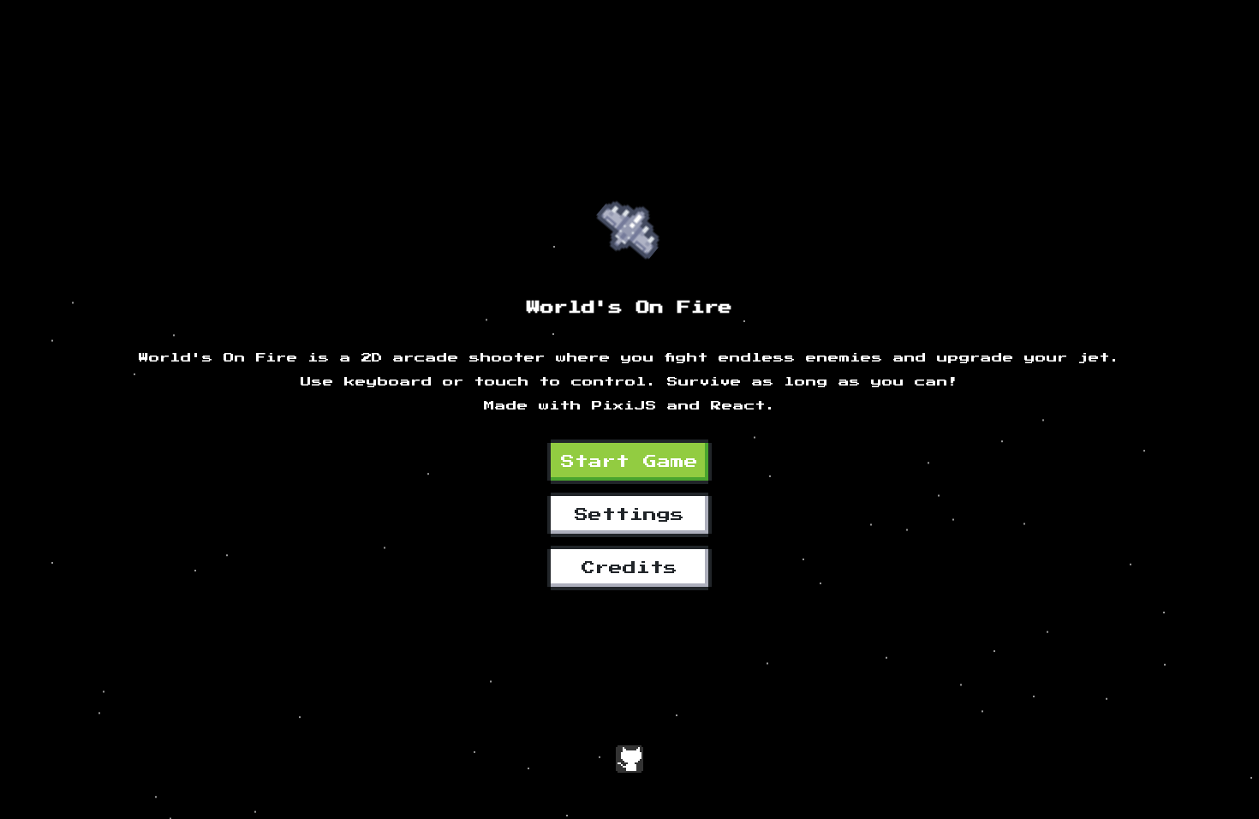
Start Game (629, 462)
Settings (629, 515)
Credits (629, 568)
